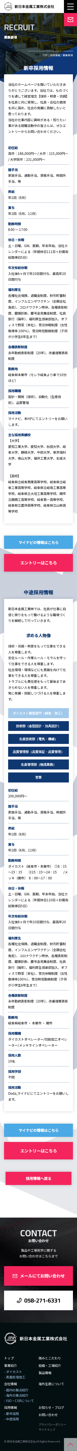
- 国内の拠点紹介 (16, 1390)
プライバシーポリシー (52, 1424)
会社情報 (10, 1383)
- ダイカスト (13, 1371)
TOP (45, 55)
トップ (9, 1358)
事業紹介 (10, 1365)
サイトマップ (46, 1429)
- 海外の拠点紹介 (16, 1395)
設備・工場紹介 (49, 1365)
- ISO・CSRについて (19, 1400)
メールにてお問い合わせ (42, 1276)
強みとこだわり (49, 1358)
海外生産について (51, 1383)
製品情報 (44, 1372)
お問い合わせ (48, 1414)
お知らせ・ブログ (51, 1407)
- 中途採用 (11, 1418)
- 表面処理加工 (14, 1377)
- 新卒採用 (11, 1413)
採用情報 (55, 55)
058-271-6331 (42, 1300)
